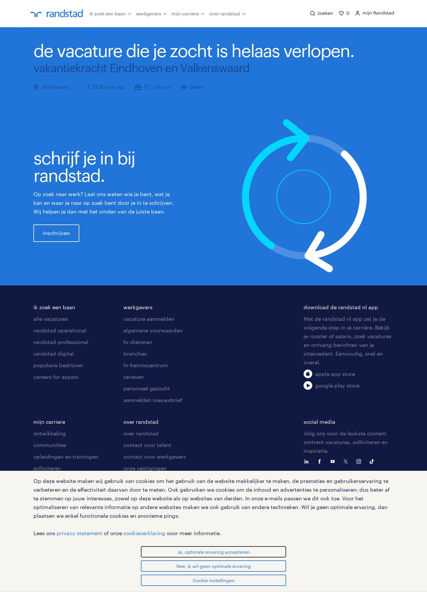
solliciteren (47, 468)
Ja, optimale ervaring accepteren (213, 552)
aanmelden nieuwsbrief (152, 400)
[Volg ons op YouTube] (334, 461)
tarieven (133, 377)
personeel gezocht (146, 388)
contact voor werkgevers (154, 456)
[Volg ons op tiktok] (373, 461)
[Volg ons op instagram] (360, 461)
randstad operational (59, 330)
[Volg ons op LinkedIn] (308, 461)
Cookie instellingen (214, 580)
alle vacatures (50, 319)
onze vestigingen (144, 468)
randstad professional (60, 342)
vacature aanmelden (149, 319)
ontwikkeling (49, 433)
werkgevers (148, 13)
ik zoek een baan (107, 13)
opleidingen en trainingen (65, 456)
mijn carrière (185, 13)
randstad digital (53, 353)
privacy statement (79, 533)
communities (49, 445)
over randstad (224, 13)
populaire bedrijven (58, 365)
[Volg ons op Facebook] (321, 461)
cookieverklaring (144, 533)
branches (135, 353)
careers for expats (55, 377)
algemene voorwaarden (153, 330)
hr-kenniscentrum (145, 365)
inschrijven (56, 233)
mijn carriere (49, 422)
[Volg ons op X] (347, 461)
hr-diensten (137, 342)
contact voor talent (147, 445)
